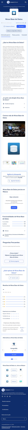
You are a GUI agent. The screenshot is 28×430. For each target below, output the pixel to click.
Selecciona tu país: (6, 414)
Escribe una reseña (22, 329)
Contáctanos (5, 409)
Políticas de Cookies (16, 426)
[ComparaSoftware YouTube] (5, 396)
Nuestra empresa (6, 401)
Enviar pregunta (15, 261)
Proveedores (5, 405)
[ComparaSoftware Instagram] (10, 396)
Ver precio (21, 26)
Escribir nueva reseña (20, 22)
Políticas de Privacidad (6, 426)
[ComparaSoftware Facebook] (7, 396)
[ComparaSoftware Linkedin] (2, 396)
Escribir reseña (15, 278)
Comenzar (14, 207)
